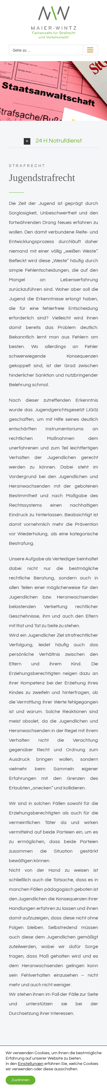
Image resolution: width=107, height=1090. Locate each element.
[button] (61, 141)
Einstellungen (30, 1064)
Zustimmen (20, 1080)
